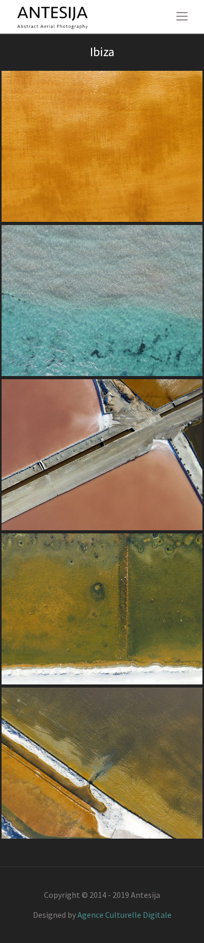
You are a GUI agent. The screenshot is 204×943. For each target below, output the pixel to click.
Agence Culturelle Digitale (124, 914)
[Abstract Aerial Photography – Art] (52, 16)
